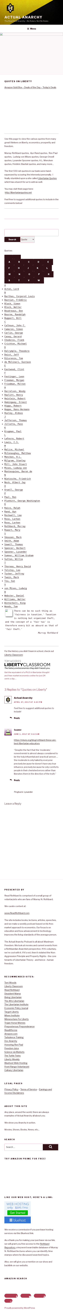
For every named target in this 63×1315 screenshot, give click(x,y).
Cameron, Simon (13, 329)
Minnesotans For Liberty (16, 1019)
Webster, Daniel (14, 595)
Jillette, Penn (13, 424)
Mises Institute (12, 1015)
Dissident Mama (12, 993)
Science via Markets (14, 1052)
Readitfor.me (10, 1030)
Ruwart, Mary (12, 530)
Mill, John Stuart (15, 464)
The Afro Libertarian (14, 1001)
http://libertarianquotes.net (18, 192)
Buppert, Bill (13, 318)
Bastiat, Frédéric (15, 300)
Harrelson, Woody (14, 391)
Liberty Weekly (12, 1059)
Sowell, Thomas (13, 544)
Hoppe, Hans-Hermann (16, 409)
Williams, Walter (14, 599)
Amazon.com (10, 1034)
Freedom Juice (11, 1048)
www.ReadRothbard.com (16, 913)
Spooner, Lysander (15, 551)
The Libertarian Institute (16, 1004)
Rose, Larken (12, 519)
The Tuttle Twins (12, 1055)
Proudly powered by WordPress (19, 1308)
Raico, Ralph (12, 508)
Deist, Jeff (11, 354)
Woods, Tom (11, 606)
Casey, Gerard (13, 336)
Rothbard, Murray (14, 526)
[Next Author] (17, 257)
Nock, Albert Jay (14, 482)
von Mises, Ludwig (15, 588)
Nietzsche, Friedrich (17, 478)
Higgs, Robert (13, 405)
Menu (33, 28)
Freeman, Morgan (14, 380)
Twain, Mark (11, 577)
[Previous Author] (8, 257)
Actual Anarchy (23, 17)
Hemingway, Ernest (15, 402)
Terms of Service (28, 1089)
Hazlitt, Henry (13, 395)
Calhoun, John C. (14, 325)
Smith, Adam (11, 540)
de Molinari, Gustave (17, 362)
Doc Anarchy (10, 1041)
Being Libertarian (13, 997)
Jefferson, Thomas (15, 420)
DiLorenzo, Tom (13, 358)
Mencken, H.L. (13, 457)
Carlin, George (13, 332)
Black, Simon (12, 303)
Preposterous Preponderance (19, 1026)
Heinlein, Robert (14, 398)
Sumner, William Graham (18, 555)
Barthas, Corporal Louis (19, 296)
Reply (17, 718)
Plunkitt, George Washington (22, 500)
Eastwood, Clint (14, 369)
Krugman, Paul (13, 431)
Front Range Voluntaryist (16, 1066)
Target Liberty (11, 1012)
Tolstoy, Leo (12, 570)
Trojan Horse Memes (14, 1023)
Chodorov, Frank (14, 340)
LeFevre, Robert (14, 438)
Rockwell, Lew (13, 515)
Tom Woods (10, 982)
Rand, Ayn (10, 511)
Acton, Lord (11, 289)
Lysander (28, 792)
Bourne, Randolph (14, 314)
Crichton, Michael (15, 343)
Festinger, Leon (14, 376)
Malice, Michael (14, 449)
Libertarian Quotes (47, 178)
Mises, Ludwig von (15, 468)
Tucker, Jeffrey (14, 573)
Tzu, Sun (9, 581)
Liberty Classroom (13, 655)
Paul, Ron (10, 497)
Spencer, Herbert (14, 548)
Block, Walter (13, 307)
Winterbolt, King (14, 603)
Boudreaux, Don (13, 310)
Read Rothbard (11, 990)
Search (12, 239)
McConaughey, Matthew (17, 453)
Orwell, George (13, 489)
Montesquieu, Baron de (18, 471)
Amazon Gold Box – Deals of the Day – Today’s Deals (30, 87)
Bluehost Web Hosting (15, 1063)
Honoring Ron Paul (13, 1044)
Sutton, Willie (13, 559)
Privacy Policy (11, 1089)
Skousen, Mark (13, 537)
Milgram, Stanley (14, 460)
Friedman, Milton (14, 384)
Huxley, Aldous (13, 413)
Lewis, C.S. (11, 442)
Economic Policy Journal (16, 1008)
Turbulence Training (14, 1037)
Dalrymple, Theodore (16, 351)
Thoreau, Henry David (17, 566)
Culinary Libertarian (13, 1070)
